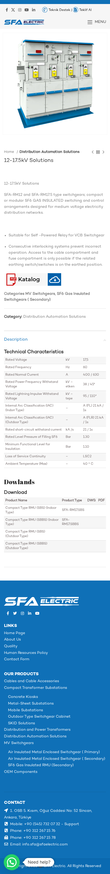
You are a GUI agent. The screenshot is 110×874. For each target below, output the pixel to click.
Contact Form (16, 659)
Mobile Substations (25, 710)
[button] (12, 862)
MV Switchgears (19, 743)
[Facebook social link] (7, 9)
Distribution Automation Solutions (49, 152)
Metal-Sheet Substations (31, 704)
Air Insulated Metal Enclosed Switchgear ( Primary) (54, 752)
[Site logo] (24, 22)
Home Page (14, 633)
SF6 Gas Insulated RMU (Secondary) (41, 765)
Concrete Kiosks (23, 697)
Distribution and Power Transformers (37, 730)
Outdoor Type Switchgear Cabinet (39, 717)
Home (9, 152)
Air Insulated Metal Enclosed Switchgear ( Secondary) (56, 759)
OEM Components (20, 772)
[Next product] (103, 152)
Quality (10, 646)
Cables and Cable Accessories (31, 681)
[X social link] (13, 9)
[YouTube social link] (26, 9)
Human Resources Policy (26, 653)
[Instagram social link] (20, 9)
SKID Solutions (21, 723)
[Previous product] (92, 152)
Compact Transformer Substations (35, 688)
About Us (12, 640)
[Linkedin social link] (33, 9)
